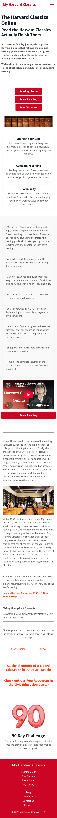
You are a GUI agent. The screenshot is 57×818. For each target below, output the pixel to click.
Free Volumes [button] (28, 107)
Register (28, 805)
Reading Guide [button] (28, 91)
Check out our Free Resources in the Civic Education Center (28, 683)
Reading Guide (28, 771)
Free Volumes (28, 780)
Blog (28, 792)
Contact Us (28, 800)
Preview (42, 648)
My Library (28, 784)
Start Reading (18, 648)
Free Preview (28, 776)
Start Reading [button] (28, 99)
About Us (28, 796)
